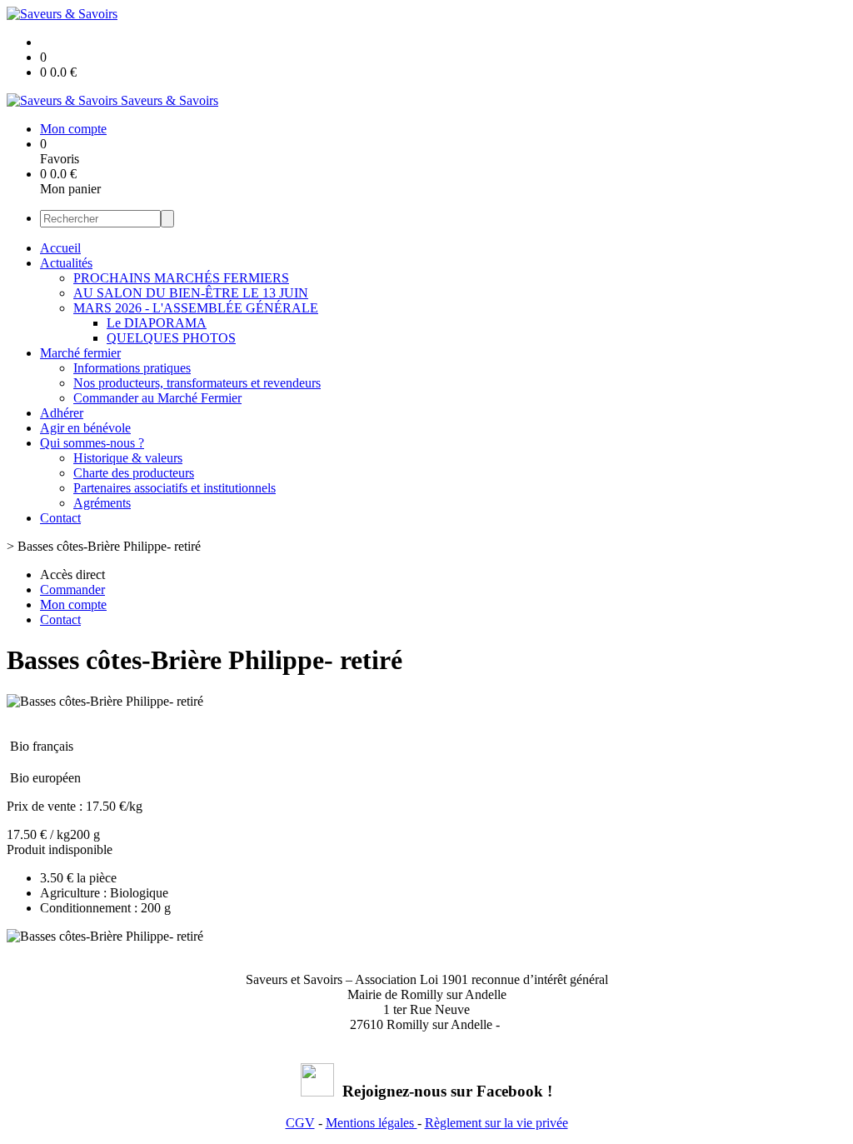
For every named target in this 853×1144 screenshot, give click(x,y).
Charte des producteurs (133, 473)
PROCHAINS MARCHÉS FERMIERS (181, 278)
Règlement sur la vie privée (496, 1123)
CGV (300, 1123)
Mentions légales (371, 1123)
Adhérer (61, 413)
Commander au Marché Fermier (157, 398)
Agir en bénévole (85, 428)
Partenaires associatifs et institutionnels (174, 488)
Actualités (66, 263)
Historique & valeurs (127, 458)
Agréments (102, 503)
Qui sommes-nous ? (92, 443)
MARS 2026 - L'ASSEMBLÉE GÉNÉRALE (195, 308)
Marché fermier (80, 353)
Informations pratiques (132, 368)
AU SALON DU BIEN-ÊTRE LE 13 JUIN (190, 293)
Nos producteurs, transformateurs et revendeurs (197, 383)
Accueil (60, 248)
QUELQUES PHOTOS (171, 338)
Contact (60, 518)
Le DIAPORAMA (157, 323)
